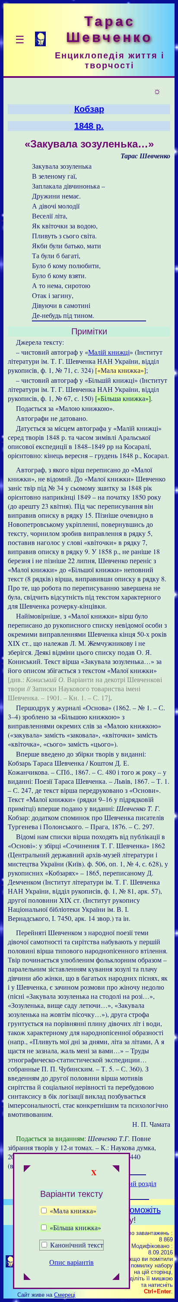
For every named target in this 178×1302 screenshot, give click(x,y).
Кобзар (89, 109)
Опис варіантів (71, 1262)
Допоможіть (137, 1210)
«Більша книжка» (74, 1227)
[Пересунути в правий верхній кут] (115, 1169)
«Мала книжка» (72, 1210)
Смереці (64, 1295)
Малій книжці (109, 351)
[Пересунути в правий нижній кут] (115, 1277)
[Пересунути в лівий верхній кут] (27, 1169)
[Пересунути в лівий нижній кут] (27, 1277)
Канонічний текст (76, 1244)
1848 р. (89, 126)
